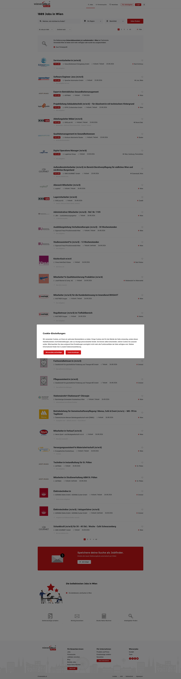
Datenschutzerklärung (73, 347)
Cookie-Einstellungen (73, 352)
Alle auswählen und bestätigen (54, 352)
